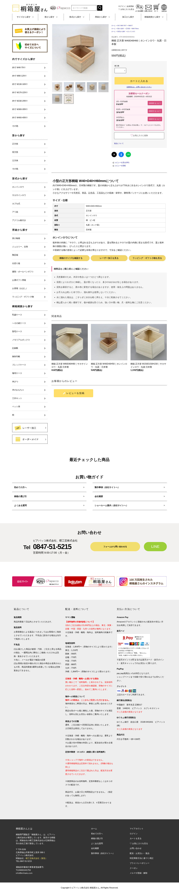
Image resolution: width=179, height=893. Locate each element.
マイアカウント (136, 828)
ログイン (121, 6)
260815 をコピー (155, 119)
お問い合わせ (136, 848)
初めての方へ (20, 487)
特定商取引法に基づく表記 (141, 858)
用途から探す (20, 230)
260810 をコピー (155, 111)
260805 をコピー (155, 103)
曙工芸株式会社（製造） (36, 858)
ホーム (113, 25)
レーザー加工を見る (109, 258)
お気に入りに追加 (139, 135)
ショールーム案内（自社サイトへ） (111, 505)
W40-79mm (136, 28)
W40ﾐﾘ (130, 25)
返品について (119, 143)
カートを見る (136, 838)
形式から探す (20, 178)
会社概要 (99, 496)
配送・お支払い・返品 (139, 853)
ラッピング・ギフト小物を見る (147, 258)
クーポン (134, 868)
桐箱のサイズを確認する (71, 258)
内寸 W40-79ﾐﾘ (121, 25)
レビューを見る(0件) (122, 162)
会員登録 (130, 6)
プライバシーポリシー (139, 863)
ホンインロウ (131, 31)
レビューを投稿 (120, 166)
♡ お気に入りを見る (139, 843)
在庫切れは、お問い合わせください (139, 87)
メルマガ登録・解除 (138, 873)
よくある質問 (20, 505)
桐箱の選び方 (20, 496)
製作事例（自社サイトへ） (107, 487)
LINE (128, 154)
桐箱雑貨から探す (22, 306)
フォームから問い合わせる (115, 546)
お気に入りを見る (126, 9)
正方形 (128, 28)
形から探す (18, 135)
